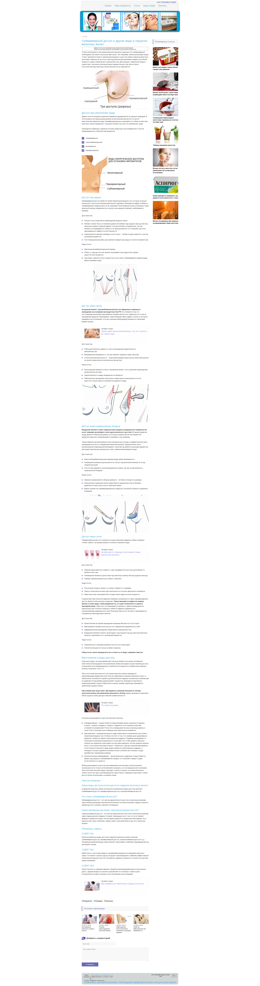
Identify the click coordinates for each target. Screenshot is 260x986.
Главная (108, 6)
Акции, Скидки (149, 6)
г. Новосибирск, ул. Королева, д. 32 (101, 975)
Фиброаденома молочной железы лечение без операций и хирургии (123, 929)
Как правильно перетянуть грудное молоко (122, 883)
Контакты (162, 6)
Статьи (137, 6)
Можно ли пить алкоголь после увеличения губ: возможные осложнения (165, 170)
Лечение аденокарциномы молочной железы (105, 928)
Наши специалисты (123, 6)
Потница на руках (109, 705)
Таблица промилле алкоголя (164, 145)
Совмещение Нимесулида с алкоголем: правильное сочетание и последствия (167, 120)
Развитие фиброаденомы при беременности (140, 928)
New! (109, 8)
